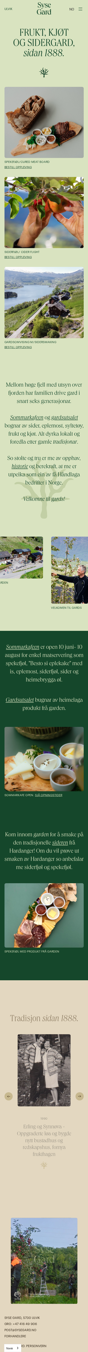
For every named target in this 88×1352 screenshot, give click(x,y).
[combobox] (12, 1348)
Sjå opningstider (48, 795)
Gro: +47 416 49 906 (21, 1323)
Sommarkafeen (22, 648)
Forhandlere (15, 1335)
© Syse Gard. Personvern (25, 1345)
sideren (60, 843)
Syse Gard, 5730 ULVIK (22, 1317)
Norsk (9, 1348)
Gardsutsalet (20, 701)
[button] (71, 9)
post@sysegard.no (20, 1329)
